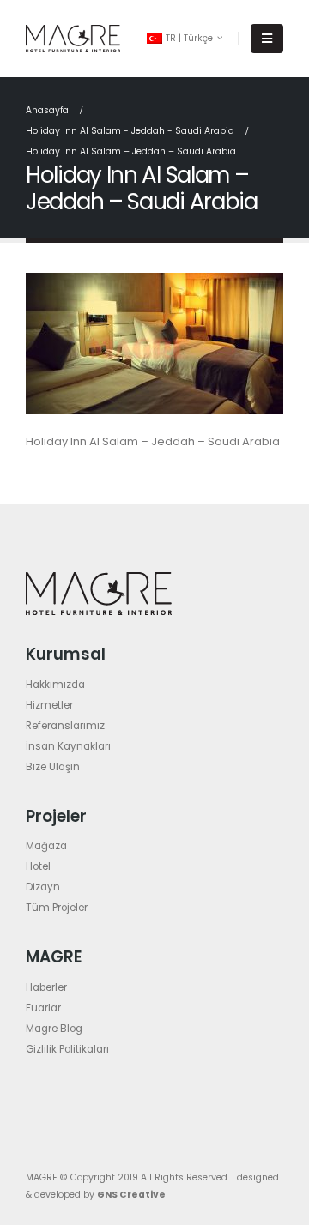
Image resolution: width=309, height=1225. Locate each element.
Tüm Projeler (57, 907)
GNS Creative (131, 1194)
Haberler (46, 987)
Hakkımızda (55, 684)
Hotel (38, 866)
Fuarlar (43, 1008)
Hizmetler (49, 705)
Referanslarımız (65, 726)
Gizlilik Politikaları (67, 1049)
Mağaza (46, 846)
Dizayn (43, 887)
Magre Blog (54, 1028)
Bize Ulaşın (53, 767)
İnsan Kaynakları (68, 746)
